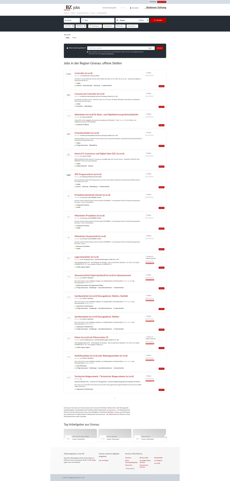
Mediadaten (153, 1)
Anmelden (135, 8)
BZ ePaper (92, 460)
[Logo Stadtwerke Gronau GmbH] (69, 74)
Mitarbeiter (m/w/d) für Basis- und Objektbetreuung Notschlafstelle (106, 115)
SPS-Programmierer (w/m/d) (88, 174)
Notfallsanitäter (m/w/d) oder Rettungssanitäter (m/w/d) (101, 356)
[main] (115, 229)
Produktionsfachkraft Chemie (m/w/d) (92, 195)
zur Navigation (158, 461)
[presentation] (166, 437)
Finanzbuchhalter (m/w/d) (87, 133)
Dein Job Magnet (103, 460)
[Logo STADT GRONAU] (69, 276)
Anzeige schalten (162, 1)
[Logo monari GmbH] (69, 155)
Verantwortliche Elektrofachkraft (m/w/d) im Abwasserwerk (103, 276)
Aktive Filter (67, 34)
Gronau (116, 412)
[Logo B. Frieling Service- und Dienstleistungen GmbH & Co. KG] (69, 258)
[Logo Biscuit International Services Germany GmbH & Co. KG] (69, 95)
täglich (150, 48)
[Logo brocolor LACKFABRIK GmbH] (69, 196)
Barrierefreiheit (158, 458)
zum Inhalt (157, 463)
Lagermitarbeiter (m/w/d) (86, 257)
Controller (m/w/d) (83, 73)
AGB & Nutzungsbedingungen (131, 461)
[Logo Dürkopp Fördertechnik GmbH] (69, 175)
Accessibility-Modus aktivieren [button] (145, 461)
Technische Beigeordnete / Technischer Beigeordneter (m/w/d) (104, 377)
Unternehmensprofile (109, 8)
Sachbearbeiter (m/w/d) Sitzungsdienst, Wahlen (97, 317)
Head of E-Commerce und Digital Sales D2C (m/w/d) (99, 154)
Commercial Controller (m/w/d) (89, 94)
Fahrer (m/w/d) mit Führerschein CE (91, 338)
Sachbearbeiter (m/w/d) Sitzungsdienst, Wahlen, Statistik (101, 296)
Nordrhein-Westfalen (107, 412)
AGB (135, 52)
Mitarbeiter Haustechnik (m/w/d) (90, 236)
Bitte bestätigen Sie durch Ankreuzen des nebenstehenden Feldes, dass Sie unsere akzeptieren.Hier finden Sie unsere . (116, 53)
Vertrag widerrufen (130, 468)
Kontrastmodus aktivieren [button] (144, 466)
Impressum (128, 458)
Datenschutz (128, 465)
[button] (147, 20)
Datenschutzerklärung (107, 54)
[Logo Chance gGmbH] (69, 116)
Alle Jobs (77, 76)
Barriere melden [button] (144, 458)
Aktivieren (160, 48)
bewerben (161, 86)
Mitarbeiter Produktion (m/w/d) (89, 216)
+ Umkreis (141, 20)
